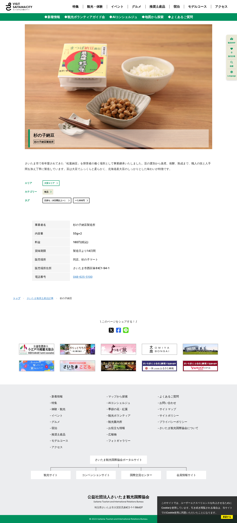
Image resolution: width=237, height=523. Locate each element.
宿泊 (176, 6)
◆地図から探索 (153, 17)
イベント (117, 6)
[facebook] (118, 330)
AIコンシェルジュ (119, 402)
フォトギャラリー (119, 440)
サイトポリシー (169, 415)
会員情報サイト (186, 475)
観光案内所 (115, 421)
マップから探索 (118, 396)
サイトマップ (167, 409)
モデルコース (197, 6)
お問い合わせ (167, 402)
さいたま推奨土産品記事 (40, 298)
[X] (111, 330)
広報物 (112, 434)
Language (231, 76)
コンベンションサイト (96, 475)
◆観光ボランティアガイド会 (84, 17)
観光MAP (231, 43)
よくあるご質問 (169, 396)
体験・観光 (58, 409)
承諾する (227, 517)
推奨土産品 (157, 6)
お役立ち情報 (116, 428)
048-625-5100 (82, 276)
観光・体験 (95, 6)
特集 (76, 6)
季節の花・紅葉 (118, 409)
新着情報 (57, 396)
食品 (46, 191)
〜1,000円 (80, 200)
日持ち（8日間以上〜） (55, 200)
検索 (231, 66)
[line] (126, 330)
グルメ (136, 6)
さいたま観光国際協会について (178, 428)
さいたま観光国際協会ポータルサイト (118, 459)
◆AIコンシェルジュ (123, 17)
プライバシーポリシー (173, 421)
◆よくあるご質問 (180, 17)
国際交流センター (141, 475)
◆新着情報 (52, 17)
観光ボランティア (119, 415)
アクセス (221, 6)
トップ (16, 298)
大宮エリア (49, 183)
